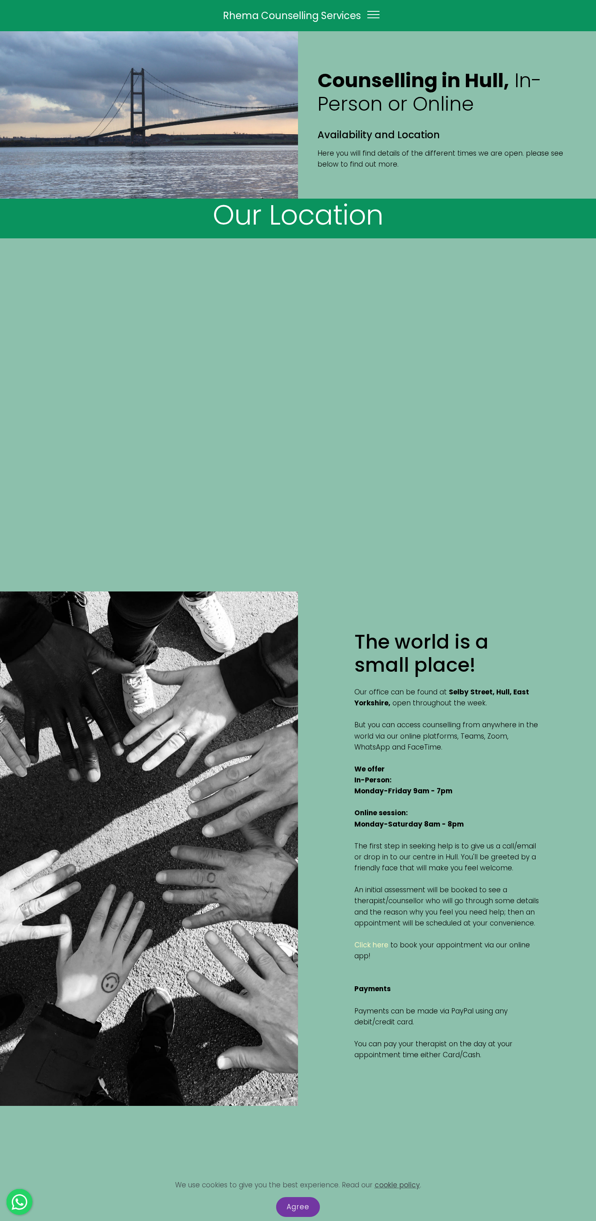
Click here (371, 945)
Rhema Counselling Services (292, 15)
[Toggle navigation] (373, 14)
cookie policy (397, 1185)
